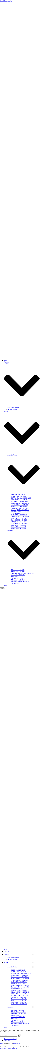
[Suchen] (19, 1035)
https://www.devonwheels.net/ (9, 1048)
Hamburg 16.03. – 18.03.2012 (20, 510)
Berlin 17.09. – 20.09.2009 (19, 515)
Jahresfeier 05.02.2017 (17, 580)
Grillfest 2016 (15, 583)
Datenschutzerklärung (10, 1039)
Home (5, 360)
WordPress (16, 1044)
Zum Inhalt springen (6, 1)
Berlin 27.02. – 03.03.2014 (19, 506)
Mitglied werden (12, 409)
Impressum (7, 1040)
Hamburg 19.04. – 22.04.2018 (20, 503)
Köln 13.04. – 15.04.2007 (18, 518)
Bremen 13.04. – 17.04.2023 (19, 500)
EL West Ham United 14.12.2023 (21, 498)
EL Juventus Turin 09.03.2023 (20, 501)
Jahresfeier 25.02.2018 (17, 576)
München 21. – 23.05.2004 (19, 523)
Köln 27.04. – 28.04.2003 (18, 527)
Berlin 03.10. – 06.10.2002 (19, 528)
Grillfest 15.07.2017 (17, 578)
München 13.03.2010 (17, 513)
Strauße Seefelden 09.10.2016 (20, 581)
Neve (1, 1044)
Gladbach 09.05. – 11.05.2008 (20, 516)
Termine (6, 362)
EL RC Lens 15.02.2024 (18, 496)
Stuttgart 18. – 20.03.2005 (19, 521)
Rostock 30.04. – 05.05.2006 (19, 520)
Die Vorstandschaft (13, 408)
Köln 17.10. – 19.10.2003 (18, 525)
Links (5, 585)
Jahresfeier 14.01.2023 (17, 570)
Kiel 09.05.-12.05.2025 (18, 494)
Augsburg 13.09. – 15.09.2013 (20, 508)
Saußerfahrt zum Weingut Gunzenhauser (23, 573)
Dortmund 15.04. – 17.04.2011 (20, 511)
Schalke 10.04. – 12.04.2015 (19, 505)
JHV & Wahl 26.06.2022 (18, 571)
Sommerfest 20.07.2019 (18, 575)
